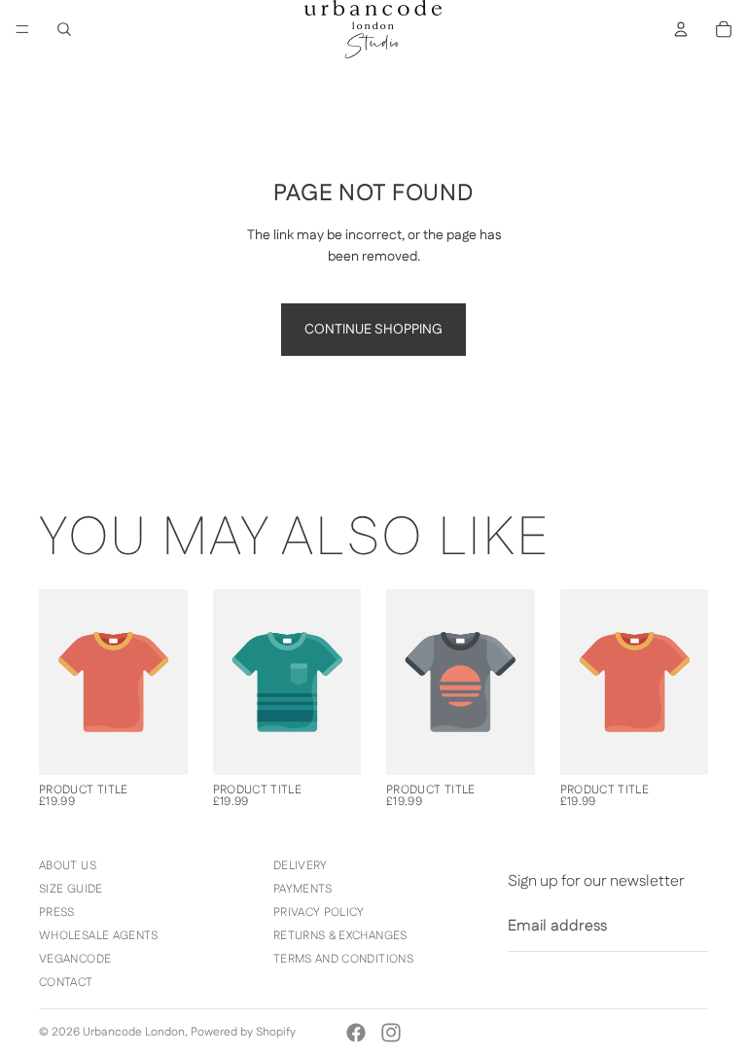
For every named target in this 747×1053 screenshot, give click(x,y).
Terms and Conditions (343, 959)
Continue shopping (373, 329)
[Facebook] (356, 1032)
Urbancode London (134, 1032)
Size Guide (71, 889)
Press (57, 912)
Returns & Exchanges (340, 936)
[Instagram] (391, 1032)
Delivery (300, 866)
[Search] (64, 29)
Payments (303, 889)
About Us (67, 866)
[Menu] (22, 29)
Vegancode (75, 959)
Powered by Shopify (243, 1032)
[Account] (680, 29)
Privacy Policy (319, 912)
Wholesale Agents (99, 936)
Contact (66, 982)
